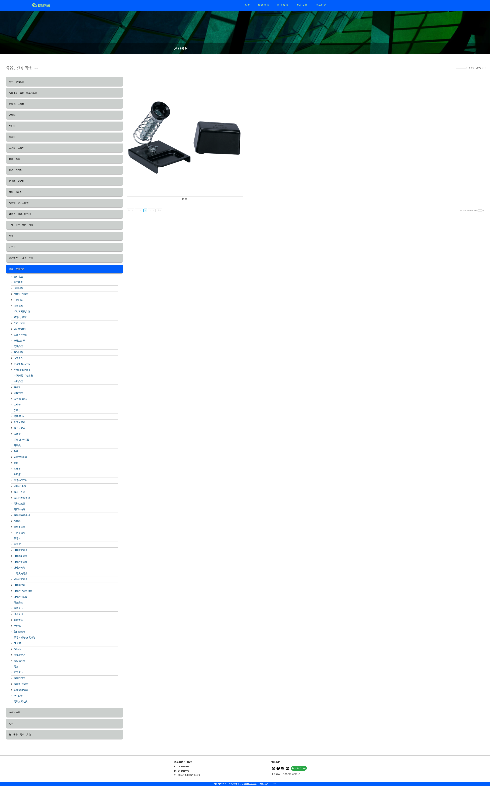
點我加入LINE (300, 768)
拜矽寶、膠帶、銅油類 (20, 213)
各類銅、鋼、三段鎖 (19, 202)
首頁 (247, 5)
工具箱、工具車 (16, 147)
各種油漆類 (14, 712)
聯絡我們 (321, 5)
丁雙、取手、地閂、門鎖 (21, 224)
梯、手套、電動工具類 (20, 734)
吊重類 (12, 136)
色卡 (11, 723)
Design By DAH (250, 783)
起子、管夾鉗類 (16, 81)
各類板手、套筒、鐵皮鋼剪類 (23, 92)
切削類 (12, 125)
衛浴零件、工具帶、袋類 (21, 257)
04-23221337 (183, 766)
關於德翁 (264, 5)
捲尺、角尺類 (15, 169)
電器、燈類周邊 (16, 268)
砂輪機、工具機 (16, 103)
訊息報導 (283, 5)
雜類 (11, 235)
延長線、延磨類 (16, 180)
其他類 (12, 114)
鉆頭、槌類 (14, 158)
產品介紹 (302, 5)
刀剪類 (12, 246)
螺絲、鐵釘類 (15, 191)
